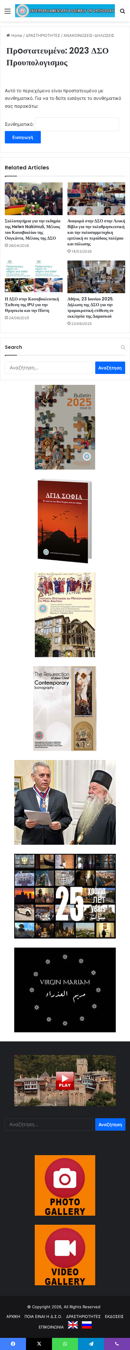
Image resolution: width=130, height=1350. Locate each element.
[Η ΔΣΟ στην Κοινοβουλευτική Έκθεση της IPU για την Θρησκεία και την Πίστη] (34, 276)
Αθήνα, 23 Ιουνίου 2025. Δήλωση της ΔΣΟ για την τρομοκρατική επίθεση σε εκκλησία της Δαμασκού (90, 307)
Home (16, 35)
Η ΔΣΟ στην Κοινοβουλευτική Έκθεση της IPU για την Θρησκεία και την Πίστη (32, 304)
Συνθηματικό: (20, 124)
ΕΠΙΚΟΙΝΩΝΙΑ (51, 1327)
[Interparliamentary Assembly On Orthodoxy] (65, 10)
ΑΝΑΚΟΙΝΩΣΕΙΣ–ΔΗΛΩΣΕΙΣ (88, 35)
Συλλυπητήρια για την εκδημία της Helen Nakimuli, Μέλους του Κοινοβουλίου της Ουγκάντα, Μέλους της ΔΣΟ (32, 229)
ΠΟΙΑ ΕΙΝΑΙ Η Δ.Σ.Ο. (43, 1316)
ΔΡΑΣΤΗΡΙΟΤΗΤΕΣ (43, 35)
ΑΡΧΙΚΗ (13, 1316)
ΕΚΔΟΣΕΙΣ (114, 1316)
